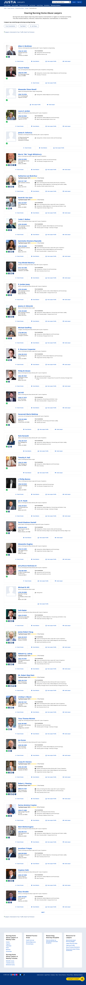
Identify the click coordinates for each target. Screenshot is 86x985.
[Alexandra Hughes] (11, 548)
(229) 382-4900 (22, 745)
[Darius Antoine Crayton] (11, 809)
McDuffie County (10, 961)
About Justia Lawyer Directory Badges (71, 940)
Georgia (26, 8)
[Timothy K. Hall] (11, 461)
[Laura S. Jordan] (11, 115)
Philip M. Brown (24, 371)
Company (52, 974)
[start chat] (82, 979)
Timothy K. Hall (24, 457)
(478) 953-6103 (22, 527)
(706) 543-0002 (22, 159)
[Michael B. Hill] (11, 591)
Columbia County (10, 963)
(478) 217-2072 (22, 397)
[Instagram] (16, 974)
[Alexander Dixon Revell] (11, 93)
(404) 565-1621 (22, 702)
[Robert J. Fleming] (11, 787)
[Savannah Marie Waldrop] (11, 418)
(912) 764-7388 (22, 268)
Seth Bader (22, 610)
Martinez (8, 949)
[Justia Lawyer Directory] (10, 2)
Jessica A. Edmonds (25, 306)
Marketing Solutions (55, 5)
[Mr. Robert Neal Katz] (11, 679)
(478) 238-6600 (22, 224)
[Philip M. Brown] (11, 375)
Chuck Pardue (23, 68)
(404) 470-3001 (22, 659)
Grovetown (9, 951)
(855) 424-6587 (22, 203)
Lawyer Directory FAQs (71, 943)
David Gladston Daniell (27, 522)
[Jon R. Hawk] (11, 505)
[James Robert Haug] (11, 636)
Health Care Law (30, 940)
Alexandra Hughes (25, 544)
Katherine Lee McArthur (27, 176)
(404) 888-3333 (22, 832)
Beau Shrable (23, 892)
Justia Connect (40, 974)
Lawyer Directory (10, 8)
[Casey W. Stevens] (11, 766)
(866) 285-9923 (22, 376)
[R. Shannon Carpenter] (11, 353)
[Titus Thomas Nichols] (11, 722)
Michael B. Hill (23, 587)
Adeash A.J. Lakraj (25, 653)
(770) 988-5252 (22, 332)
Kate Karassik (23, 436)
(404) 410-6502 (22, 615)
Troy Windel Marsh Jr (26, 263)
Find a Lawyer (7, 5)
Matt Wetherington (25, 827)
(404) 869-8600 (22, 853)
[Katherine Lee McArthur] (11, 180)
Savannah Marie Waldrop (28, 414)
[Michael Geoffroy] (11, 332)
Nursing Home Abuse (19, 8)
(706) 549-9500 (22, 484)
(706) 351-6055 (22, 462)
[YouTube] (13, 974)
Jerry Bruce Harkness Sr (27, 566)
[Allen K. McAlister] (11, 50)
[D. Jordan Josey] (11, 288)
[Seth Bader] (11, 614)
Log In (74, 2)
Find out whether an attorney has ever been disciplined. (52, 941)
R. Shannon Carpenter (26, 349)
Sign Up (79, 2)
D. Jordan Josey (24, 284)
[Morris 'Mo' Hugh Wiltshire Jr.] (11, 158)
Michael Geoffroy (25, 328)
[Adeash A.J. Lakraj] (11, 657)
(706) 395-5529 (22, 354)
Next (43, 912)
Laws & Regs (40, 5)
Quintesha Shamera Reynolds (29, 241)
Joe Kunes (22, 740)
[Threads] (18, 974)
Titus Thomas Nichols (26, 718)
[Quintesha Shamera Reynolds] (11, 245)
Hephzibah (8, 946)
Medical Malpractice (31, 942)
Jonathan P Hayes (25, 848)
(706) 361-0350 (22, 51)
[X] (22, 974)
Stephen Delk (23, 870)
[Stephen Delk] (11, 874)
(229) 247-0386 (22, 875)
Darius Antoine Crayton (27, 805)
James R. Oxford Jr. (25, 133)
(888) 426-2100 (22, 680)
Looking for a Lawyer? (73, 979)
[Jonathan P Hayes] (11, 852)
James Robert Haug (25, 632)
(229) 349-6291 (22, 897)
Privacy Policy (70, 974)
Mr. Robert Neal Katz (26, 675)
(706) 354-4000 (22, 549)
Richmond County (10, 964)
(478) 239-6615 (22, 506)
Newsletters (47, 5)
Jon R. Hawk (22, 501)
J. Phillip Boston (24, 479)
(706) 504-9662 (22, 116)
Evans (7, 947)
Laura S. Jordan (24, 111)
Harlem (8, 942)
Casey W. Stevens (25, 762)
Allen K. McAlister (25, 46)
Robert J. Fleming (25, 783)
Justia (5, 8)
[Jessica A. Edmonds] (11, 310)
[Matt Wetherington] (11, 831)
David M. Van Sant (25, 198)
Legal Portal (47, 974)
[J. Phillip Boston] (11, 483)
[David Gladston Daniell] (11, 526)
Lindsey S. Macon (25, 697)
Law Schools (32, 5)
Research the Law (23, 5)
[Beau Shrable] (11, 896)
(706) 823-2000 (22, 73)
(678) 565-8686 (22, 419)
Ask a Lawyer (15, 5)
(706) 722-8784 (22, 94)
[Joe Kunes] (11, 744)
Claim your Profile (70, 945)
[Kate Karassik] (11, 440)
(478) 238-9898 (22, 592)
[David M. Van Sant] (11, 202)
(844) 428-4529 (22, 637)
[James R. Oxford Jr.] (11, 137)
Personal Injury (29, 944)
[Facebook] (15, 974)
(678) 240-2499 (22, 767)
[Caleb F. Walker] (11, 223)
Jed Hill (21, 392)
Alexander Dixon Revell (27, 89)
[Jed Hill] (11, 396)
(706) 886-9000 (22, 571)
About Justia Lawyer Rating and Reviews (72, 949)
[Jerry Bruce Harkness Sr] (11, 570)
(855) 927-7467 (22, 181)
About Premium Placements (73, 947)
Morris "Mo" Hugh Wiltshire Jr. (30, 154)
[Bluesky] (20, 974)
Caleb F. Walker (24, 219)
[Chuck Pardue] (11, 72)
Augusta (8, 944)
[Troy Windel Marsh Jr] (11, 267)
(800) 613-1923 (22, 788)
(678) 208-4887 (22, 723)
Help (57, 974)
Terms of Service (62, 974)
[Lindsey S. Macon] (11, 701)
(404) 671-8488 (22, 810)
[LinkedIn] (11, 974)
